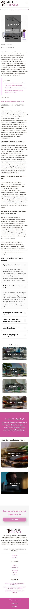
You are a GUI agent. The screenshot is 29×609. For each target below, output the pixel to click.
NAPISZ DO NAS (14, 520)
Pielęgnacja (11, 10)
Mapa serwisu (14, 603)
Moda (14, 565)
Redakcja (14, 555)
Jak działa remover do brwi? (13, 86)
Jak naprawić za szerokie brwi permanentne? (14, 584)
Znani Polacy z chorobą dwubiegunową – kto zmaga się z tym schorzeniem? (14, 485)
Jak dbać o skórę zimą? (14, 354)
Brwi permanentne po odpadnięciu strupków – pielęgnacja (14, 588)
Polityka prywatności (14, 600)
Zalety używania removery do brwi (15, 88)
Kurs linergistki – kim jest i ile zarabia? (14, 592)
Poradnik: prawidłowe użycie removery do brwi (14, 91)
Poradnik (15, 570)
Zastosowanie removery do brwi (15, 83)
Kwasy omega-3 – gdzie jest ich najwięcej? (14, 455)
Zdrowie (14, 575)
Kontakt (14, 558)
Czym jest (12, 101)
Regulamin (14, 606)
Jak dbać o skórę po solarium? (14, 371)
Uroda (14, 573)
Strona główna (4, 10)
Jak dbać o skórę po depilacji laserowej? (14, 387)
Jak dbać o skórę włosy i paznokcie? (14, 403)
